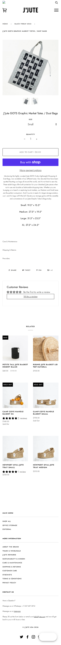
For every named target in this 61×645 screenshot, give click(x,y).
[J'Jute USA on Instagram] (33, 638)
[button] (10, 418)
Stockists (7, 575)
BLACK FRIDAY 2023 (23, 24)
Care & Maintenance (12, 563)
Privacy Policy (9, 583)
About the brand (11, 547)
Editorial (7, 529)
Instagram (17, 611)
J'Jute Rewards (9, 555)
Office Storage (10, 525)
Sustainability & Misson (14, 559)
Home (5, 24)
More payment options (31, 170)
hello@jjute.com (39, 616)
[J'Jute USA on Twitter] (21, 638)
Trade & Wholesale (12, 551)
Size (30, 119)
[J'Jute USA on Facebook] (27, 638)
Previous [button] (8, 67)
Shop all (7, 521)
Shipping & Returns (12, 567)
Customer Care (10, 571)
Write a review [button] (30, 296)
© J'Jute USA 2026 (31, 627)
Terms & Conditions (12, 578)
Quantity (30, 134)
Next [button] (52, 67)
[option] (30, 67)
